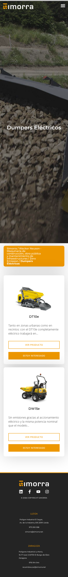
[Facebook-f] (30, 492)
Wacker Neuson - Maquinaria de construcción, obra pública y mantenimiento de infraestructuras (24, 253)
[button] (62, 5)
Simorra (12, 248)
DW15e (34, 409)
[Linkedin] (21, 492)
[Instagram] (47, 492)
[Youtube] (38, 492)
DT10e (34, 316)
